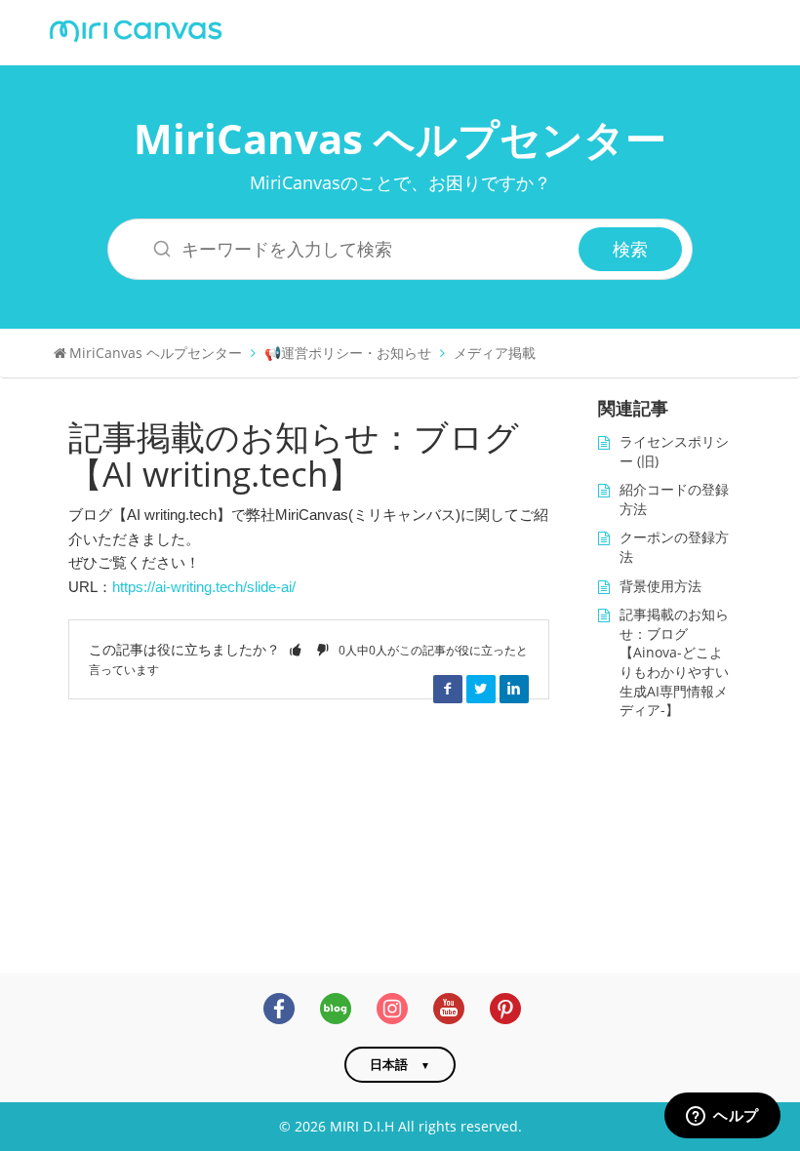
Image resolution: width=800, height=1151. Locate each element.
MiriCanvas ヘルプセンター (400, 138)
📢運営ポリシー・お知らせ (347, 352)
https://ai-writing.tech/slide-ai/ (204, 586)
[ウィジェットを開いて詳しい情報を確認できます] (722, 1116)
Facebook (447, 688)
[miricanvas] (135, 29)
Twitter (481, 688)
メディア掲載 (495, 352)
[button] (295, 649)
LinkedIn (514, 688)
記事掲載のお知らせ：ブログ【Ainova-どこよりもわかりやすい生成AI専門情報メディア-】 (674, 662)
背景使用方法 (660, 585)
